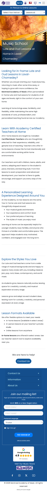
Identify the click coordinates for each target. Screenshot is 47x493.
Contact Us (23, 361)
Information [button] (14, 379)
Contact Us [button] (14, 373)
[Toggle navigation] (43, 3)
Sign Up (19, 3)
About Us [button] (12, 385)
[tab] (23, 373)
